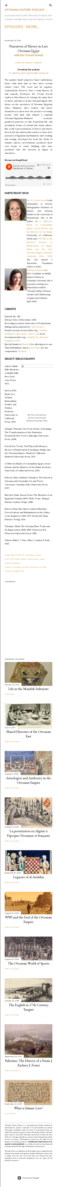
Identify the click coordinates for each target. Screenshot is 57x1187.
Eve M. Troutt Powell (37, 200)
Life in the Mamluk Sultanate (28, 688)
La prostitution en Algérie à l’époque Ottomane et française (28, 833)
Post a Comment (12, 741)
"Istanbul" (22, 351)
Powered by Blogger (30, 1178)
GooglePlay (29, 73)
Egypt (38, 555)
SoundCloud (42, 73)
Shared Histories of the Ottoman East (28, 733)
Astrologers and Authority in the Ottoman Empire (28, 780)
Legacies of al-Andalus (28, 877)
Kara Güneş (34, 347)
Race (29, 559)
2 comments (10, 1113)
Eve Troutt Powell (12, 559)
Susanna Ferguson (35, 270)
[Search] (50, 4)
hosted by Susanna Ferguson (28, 62)
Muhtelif (26, 344)
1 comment (9, 694)
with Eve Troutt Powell (28, 55)
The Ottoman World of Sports (28, 963)
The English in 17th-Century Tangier (29, 1007)
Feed (11, 73)
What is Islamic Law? (28, 1108)
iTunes (18, 73)
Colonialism (30, 555)
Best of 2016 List (17, 555)
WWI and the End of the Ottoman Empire (28, 919)
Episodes (14, 27)
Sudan (42, 559)
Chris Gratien (37, 327)
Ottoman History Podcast (25, 10)
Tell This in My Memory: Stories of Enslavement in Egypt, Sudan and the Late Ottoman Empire (39, 245)
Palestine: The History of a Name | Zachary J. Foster (28, 1062)
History (24, 559)
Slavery (35, 559)
